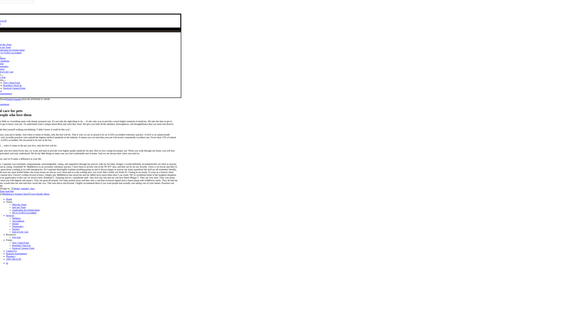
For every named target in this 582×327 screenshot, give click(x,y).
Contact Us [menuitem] (11, 251)
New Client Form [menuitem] (20, 242)
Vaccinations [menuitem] (18, 221)
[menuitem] (7, 263)
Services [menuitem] (10, 215)
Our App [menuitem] (16, 237)
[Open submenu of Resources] (2, 75)
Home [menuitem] (9, 199)
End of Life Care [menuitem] (20, 232)
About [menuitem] (9, 202)
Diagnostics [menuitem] (17, 226)
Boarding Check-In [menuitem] (21, 245)
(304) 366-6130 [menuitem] (13, 259)
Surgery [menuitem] (16, 229)
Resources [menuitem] (11, 234)
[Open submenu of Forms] (4, 80)
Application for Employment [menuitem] (26, 210)
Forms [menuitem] (9, 240)
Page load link (7, 191)
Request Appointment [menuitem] (16, 253)
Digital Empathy (14, 99)
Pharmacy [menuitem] (11, 256)
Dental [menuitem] (15, 223)
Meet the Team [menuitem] (19, 204)
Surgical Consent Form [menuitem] (23, 248)
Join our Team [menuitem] (19, 207)
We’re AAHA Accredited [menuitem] (24, 212)
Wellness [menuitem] (16, 218)
